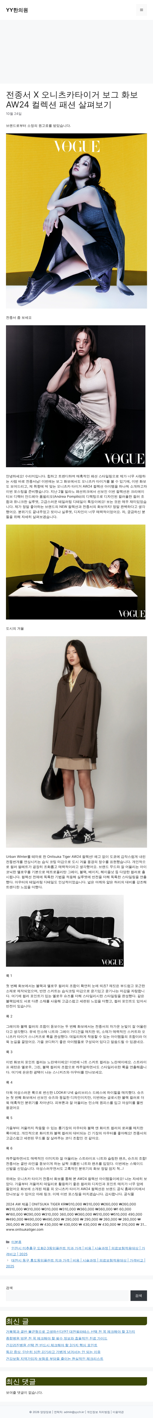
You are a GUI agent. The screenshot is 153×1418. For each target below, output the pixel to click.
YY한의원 (17, 10)
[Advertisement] (76, 50)
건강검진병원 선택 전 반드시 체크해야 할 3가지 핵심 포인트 (51, 1345)
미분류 (16, 1242)
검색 (9, 1288)
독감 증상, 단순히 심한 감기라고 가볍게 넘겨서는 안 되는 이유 (53, 1352)
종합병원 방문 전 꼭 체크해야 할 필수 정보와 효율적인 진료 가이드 (56, 1338)
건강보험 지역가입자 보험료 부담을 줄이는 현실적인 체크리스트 (54, 1359)
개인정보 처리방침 (98, 1412)
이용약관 (118, 1412)
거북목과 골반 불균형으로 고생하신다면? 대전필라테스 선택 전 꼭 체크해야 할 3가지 (70, 1332)
